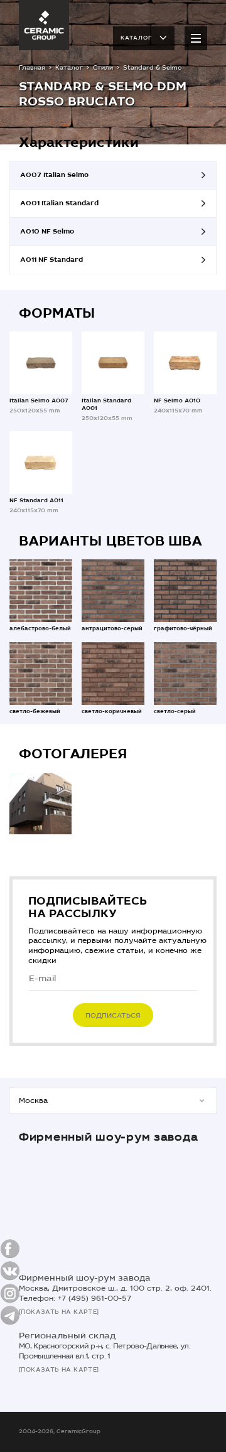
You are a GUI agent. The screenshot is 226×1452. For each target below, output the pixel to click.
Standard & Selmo (152, 67)
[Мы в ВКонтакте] (10, 1271)
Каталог (136, 37)
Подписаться (113, 1015)
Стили (103, 67)
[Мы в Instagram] (10, 1293)
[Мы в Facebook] (10, 1249)
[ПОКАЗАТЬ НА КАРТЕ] (59, 1312)
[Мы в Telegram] (10, 1315)
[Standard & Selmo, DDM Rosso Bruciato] (40, 804)
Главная (32, 67)
